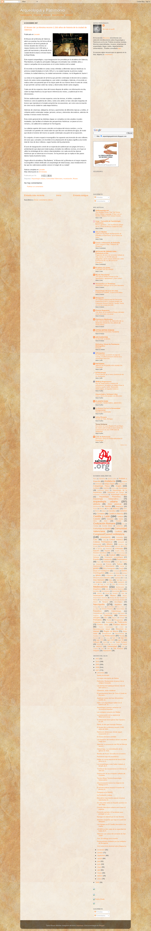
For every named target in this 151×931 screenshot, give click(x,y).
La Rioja (110, 582)
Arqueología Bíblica (103, 490)
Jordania (124, 580)
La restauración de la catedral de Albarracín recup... (108, 716)
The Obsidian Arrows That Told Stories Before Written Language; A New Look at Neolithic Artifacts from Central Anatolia (108, 214)
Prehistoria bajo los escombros (108, 756)
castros (120, 516)
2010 (98, 661)
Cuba (104, 539)
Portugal (122, 617)
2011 (97, 658)
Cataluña (96, 519)
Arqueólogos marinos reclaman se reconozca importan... (109, 708)
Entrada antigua (80, 195)
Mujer (122, 593)
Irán (124, 577)
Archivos (96, 488)
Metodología (116, 591)
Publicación (122, 622)
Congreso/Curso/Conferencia (108, 534)
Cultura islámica (116, 539)
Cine (105, 521)
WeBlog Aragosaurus (103, 381)
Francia (108, 564)
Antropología (121, 483)
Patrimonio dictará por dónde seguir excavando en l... (109, 733)
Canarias (123, 511)
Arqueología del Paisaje (115, 492)
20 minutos (43, 172)
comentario (109, 54)
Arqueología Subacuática (105, 499)
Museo (75, 178)
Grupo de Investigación (101, 571)
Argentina (106, 488)
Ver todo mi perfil (108, 29)
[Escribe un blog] (44, 176)
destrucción (97, 544)
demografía (121, 542)
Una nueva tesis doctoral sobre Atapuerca (111, 846)
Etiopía (112, 553)
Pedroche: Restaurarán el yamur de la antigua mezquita (110, 682)
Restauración (110, 636)
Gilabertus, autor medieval (106, 690)
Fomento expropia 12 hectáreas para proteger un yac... (110, 813)
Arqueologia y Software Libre (107, 394)
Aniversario (98, 484)
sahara (108, 638)
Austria (95, 508)
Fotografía (99, 564)
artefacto (47, 15)
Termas (99, 644)
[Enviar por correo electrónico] (42, 176)
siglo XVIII (110, 640)
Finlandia (124, 562)
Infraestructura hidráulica (102, 578)
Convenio (119, 537)
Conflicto (118, 531)
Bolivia (125, 508)
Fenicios (107, 562)
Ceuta (121, 519)
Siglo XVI (123, 638)
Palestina (107, 613)
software (69, 15)
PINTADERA (100, 364)
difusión (110, 544)
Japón (118, 580)
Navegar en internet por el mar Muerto (110, 817)
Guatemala (116, 570)
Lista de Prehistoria (103, 437)
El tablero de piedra (103, 268)
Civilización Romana (104, 523)
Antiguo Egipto (109, 484)
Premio (109, 620)
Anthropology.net (102, 210)
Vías (102, 648)
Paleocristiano (120, 609)
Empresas (109, 548)
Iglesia (98, 575)
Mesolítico (96, 591)
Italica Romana (101, 417)
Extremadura (122, 559)
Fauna (99, 562)
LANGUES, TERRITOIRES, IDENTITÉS (108, 403)
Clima (123, 524)
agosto (100, 858)
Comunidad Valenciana (54, 178)
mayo (99, 867)
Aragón (118, 486)
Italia (110, 580)
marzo (99, 873)
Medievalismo (100, 586)
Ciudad (118, 521)
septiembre (101, 855)
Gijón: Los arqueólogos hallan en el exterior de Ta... (109, 703)
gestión (96, 568)
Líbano (95, 584)
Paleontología (116, 611)
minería (99, 593)
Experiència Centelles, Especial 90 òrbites (109, 292)
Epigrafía (96, 551)
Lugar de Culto (104, 584)
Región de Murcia (111, 631)
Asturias (108, 506)
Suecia (105, 642)
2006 (98, 882)
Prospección (118, 620)
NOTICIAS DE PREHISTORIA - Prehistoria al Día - (106, 252)
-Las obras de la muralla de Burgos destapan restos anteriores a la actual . (110, 313)
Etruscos (95, 555)
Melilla (107, 589)
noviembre (101, 850)
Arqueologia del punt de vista (107, 291)
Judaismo (99, 582)
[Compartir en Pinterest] (51, 176)
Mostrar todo (123, 445)
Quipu (121, 627)
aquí (119, 48)
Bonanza (98, 348)
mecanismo (121, 584)
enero (99, 879)
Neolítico (118, 605)
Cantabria (101, 514)
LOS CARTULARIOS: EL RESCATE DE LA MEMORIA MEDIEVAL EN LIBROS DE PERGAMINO (109, 323)
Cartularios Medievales (104, 319)
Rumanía (95, 638)
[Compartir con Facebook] (49, 176)
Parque (122, 613)
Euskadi (112, 555)
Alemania (102, 478)
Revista (121, 636)
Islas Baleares (99, 580)
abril (99, 870)
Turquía (124, 644)
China (95, 521)
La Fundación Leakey (104, 795)
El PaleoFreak (101, 373)
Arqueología (122, 488)
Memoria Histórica (117, 589)
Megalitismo (97, 589)
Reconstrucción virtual (101, 629)
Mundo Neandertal (102, 275)
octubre (100, 852)
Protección (97, 622)
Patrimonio (108, 615)
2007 (98, 670)
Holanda (111, 573)
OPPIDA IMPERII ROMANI (105, 330)
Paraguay (115, 613)
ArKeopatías (100, 353)
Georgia (122, 566)
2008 (98, 667)
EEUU (125, 546)
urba (123, 646)
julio (99, 861)
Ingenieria (118, 578)
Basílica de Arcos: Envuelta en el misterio (111, 754)
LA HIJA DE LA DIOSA (103, 339)
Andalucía (109, 481)
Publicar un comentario (35, 186)
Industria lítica (120, 575)
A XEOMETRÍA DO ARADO (104, 269)
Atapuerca (119, 506)
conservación (105, 537)
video (108, 648)
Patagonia (95, 615)
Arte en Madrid (101, 232)
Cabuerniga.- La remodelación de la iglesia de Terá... (109, 750)
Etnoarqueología (120, 553)
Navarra (105, 602)
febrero (100, 876)
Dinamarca (121, 544)
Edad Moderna (105, 546)
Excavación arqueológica (114, 557)
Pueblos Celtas (102, 624)
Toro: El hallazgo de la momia (107, 838)
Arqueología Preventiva (110, 497)
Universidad (112, 646)
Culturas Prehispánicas (102, 542)
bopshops (79, 925)
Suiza (111, 642)
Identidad (124, 573)
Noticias (102, 607)
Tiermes (106, 644)
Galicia (119, 564)
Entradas (99, 197)
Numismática (111, 607)
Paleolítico (97, 611)
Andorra (124, 481)
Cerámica (110, 519)
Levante (37, 34)
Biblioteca (116, 508)
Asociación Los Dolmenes (105, 284)
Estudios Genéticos (100, 553)
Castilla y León (101, 516)
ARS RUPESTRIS (102, 337)
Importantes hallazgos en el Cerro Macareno (110, 285)
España (107, 551)
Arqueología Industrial (119, 494)
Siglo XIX (115, 638)
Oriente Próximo (107, 609)
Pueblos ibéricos (120, 624)
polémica (114, 617)
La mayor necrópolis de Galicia (108, 678)
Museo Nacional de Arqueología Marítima (112, 600)
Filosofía (117, 562)
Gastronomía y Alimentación (104, 566)
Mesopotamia (106, 591)
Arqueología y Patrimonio (42, 10)
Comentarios (100, 201)
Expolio (96, 559)
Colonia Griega (107, 526)
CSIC (95, 539)
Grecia (121, 568)
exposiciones (58, 15)
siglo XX (120, 640)
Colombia (95, 526)
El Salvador (99, 548)
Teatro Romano (121, 642)
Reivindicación (106, 633)
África (94, 478)
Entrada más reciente (34, 195)
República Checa (97, 636)
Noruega (95, 607)
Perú (106, 617)
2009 (98, 664)
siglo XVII (100, 640)
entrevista (119, 548)
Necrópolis (99, 604)
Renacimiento (120, 633)
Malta (113, 584)
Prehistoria (97, 620)
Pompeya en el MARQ (105, 792)
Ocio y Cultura (121, 607)
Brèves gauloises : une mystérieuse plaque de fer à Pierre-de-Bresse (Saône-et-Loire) (109, 225)
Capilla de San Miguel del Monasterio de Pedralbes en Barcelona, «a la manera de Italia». (109, 235)
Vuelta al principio (103, 675)
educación (117, 546)
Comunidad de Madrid (102, 529)
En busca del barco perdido (106, 737)
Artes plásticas (114, 504)
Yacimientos (107, 650)
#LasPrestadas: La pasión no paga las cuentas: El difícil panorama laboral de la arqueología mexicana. (109, 356)
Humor (118, 573)
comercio (119, 526)
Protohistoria (110, 622)
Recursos (106, 38)
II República (109, 575)
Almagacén (100, 298)
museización (67, 178)
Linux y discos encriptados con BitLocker (109, 396)
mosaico (115, 593)
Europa (103, 555)
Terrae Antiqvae (101, 424)
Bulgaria (104, 511)
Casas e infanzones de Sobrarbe (108, 243)
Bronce (97, 511)
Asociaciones (97, 506)
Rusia (102, 638)
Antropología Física (101, 486)
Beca (108, 508)
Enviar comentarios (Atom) (43, 200)
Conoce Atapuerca (102, 310)
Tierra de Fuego (115, 644)
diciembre (101, 673)
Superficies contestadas (103, 412)
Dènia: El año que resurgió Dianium (109, 724)
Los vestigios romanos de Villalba (108, 712)
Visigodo (96, 650)
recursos (37, 15)
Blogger (101, 925)
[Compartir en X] (46, 176)
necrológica (118, 602)
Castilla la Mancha (116, 514)
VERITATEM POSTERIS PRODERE (107, 332)
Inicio (58, 195)
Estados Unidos (119, 550)
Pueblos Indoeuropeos (106, 627)
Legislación (121, 582)
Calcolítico (112, 511)
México (124, 591)
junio (99, 864)
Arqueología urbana (38, 178)
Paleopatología (97, 613)
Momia (107, 593)
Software (96, 642)
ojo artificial (96, 609)
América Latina (112, 478)
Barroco (101, 508)
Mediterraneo (120, 587)
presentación (26, 15)
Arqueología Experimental (100, 494)
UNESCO (99, 646)
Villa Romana (118, 648)
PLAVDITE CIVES (102, 401)
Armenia (114, 488)
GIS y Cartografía (109, 568)
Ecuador (95, 546)
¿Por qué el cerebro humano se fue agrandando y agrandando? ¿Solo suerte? (109, 277)
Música (95, 602)
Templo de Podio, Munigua (104, 419)
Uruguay (95, 648)
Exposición (107, 559)
